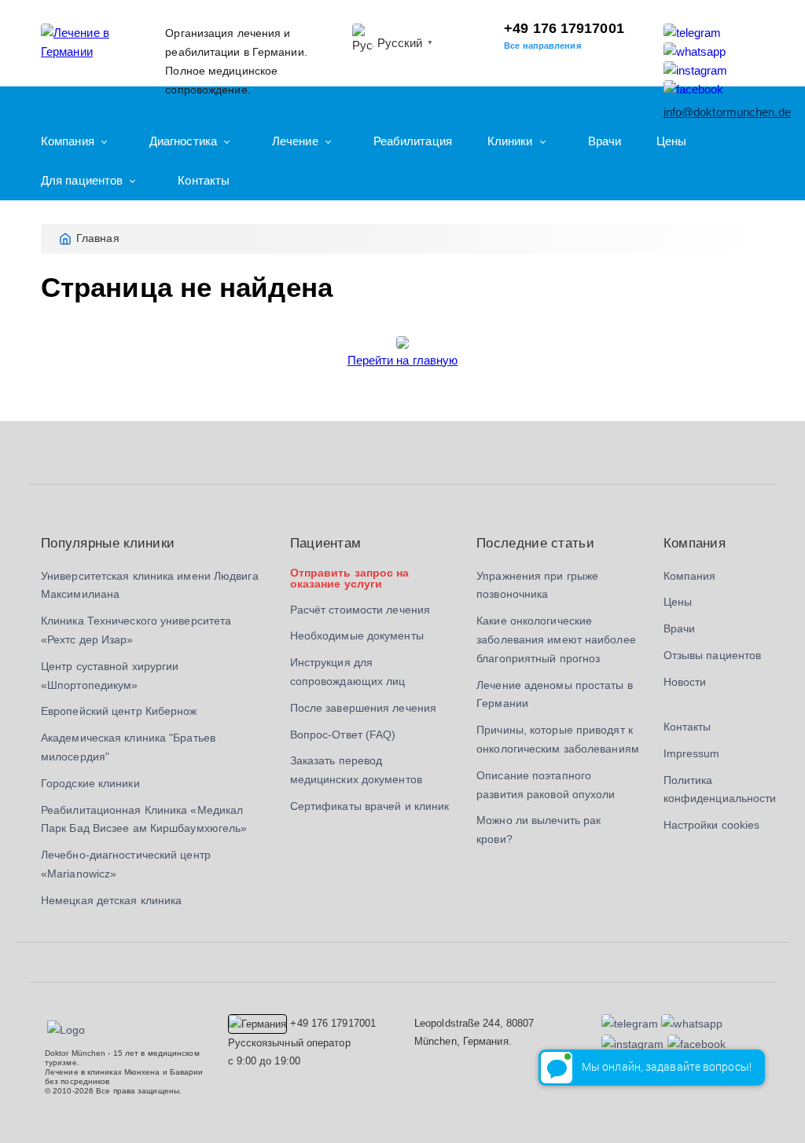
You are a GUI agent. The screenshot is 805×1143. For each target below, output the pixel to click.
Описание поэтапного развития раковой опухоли (545, 784)
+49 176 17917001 (564, 28)
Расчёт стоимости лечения (360, 609)
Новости (685, 682)
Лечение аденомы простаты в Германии (554, 694)
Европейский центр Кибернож (119, 711)
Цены (671, 141)
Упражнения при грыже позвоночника (537, 585)
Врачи (605, 141)
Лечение (295, 141)
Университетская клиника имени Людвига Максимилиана (150, 585)
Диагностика (183, 141)
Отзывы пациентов (712, 655)
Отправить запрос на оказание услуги (350, 578)
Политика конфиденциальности (720, 789)
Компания (67, 141)
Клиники (510, 141)
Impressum (691, 753)
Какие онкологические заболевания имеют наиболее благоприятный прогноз (556, 639)
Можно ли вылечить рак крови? (538, 829)
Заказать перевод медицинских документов (356, 770)
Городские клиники (90, 783)
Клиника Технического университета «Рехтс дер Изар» (136, 630)
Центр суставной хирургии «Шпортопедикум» (109, 675)
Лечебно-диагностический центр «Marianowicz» (126, 864)
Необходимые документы (357, 635)
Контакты (204, 180)
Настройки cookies (711, 825)
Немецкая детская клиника (111, 900)
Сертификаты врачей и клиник (370, 806)
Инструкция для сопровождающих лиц (348, 671)
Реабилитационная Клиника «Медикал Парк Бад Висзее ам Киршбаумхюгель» (144, 819)
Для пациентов (82, 180)
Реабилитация (412, 141)
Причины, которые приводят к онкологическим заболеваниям (557, 739)
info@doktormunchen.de (727, 112)
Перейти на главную (402, 360)
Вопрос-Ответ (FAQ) (343, 734)
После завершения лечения (363, 708)
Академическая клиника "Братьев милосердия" (128, 747)
